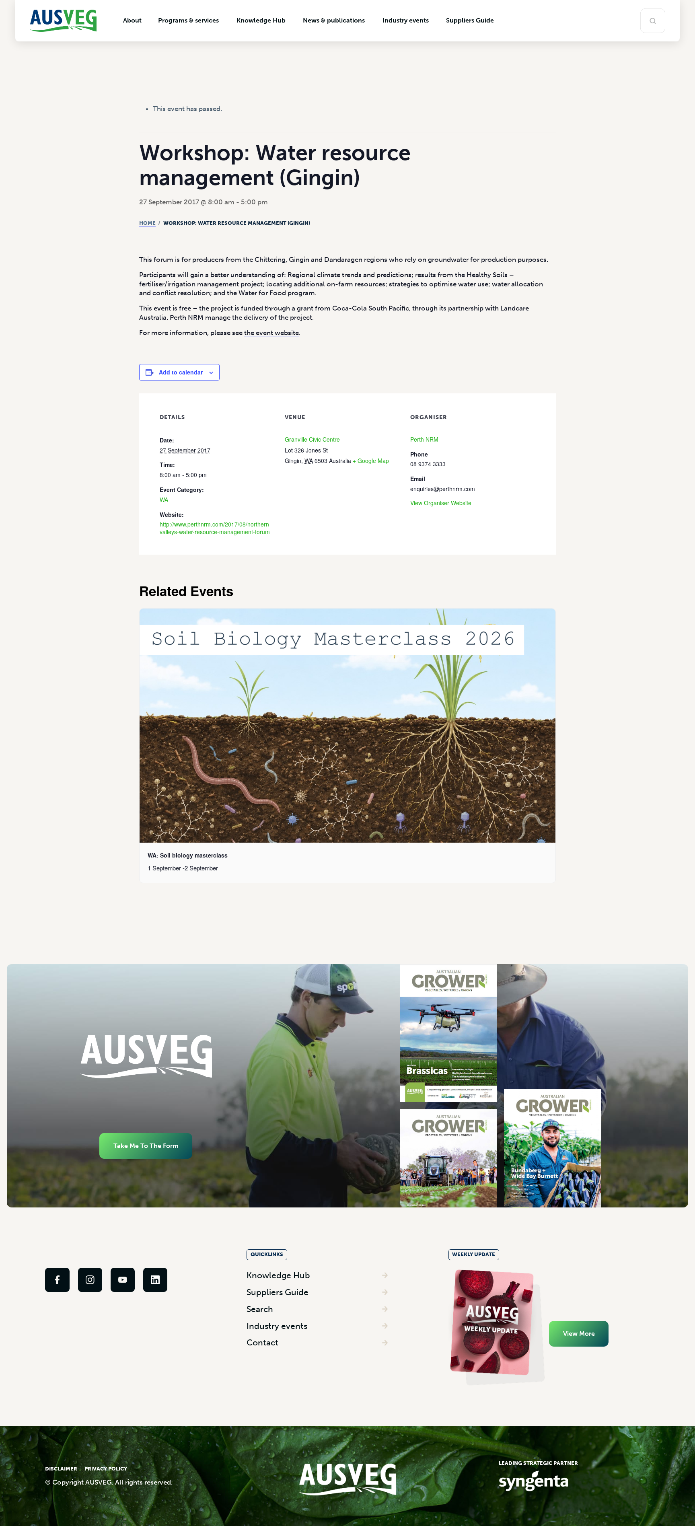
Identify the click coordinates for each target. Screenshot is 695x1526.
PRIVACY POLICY (105, 1469)
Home (147, 223)
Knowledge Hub (278, 1275)
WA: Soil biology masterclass (188, 855)
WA (164, 500)
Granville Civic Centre (312, 439)
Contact (262, 1342)
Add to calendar (181, 372)
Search (260, 1309)
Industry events (277, 1326)
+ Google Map (371, 461)
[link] (57, 1280)
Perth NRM (424, 439)
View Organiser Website (440, 503)
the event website (271, 333)
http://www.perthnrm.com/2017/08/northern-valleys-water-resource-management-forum (215, 528)
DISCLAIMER (61, 1469)
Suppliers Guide (277, 1292)
